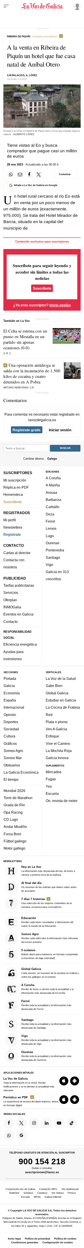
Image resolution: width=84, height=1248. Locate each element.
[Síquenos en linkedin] (46, 1123)
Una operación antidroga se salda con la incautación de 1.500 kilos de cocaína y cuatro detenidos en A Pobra (31, 373)
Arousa (51, 492)
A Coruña (53, 478)
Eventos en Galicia (18, 614)
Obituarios (12, 765)
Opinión (10, 715)
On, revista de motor (62, 801)
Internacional (14, 707)
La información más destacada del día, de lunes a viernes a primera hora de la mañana (48, 870)
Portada (10, 678)
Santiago (53, 557)
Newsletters (12, 527)
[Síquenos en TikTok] (71, 1123)
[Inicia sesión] (76, 6)
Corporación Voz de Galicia (20, 1189)
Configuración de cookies (57, 1242)
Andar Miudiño (15, 827)
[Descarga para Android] (74, 1080)
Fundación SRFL (48, 1189)
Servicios (10, 593)
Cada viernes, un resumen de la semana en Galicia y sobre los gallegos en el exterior (50, 972)
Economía (12, 693)
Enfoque (52, 736)
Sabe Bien (54, 686)
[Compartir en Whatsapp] (11, 174)
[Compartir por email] (20, 174)
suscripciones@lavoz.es (42, 1172)
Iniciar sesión (60, 430)
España (10, 700)
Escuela (52, 794)
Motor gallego (14, 848)
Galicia (9, 686)
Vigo (49, 565)
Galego (52, 458)
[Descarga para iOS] (63, 1080)
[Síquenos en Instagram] (34, 1123)
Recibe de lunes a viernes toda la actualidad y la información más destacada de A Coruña (47, 988)
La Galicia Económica (21, 772)
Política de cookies (65, 1238)
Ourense (52, 543)
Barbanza (53, 500)
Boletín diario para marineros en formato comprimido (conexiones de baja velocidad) (49, 954)
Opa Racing (13, 812)
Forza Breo (12, 834)
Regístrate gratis (27, 430)
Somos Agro (13, 751)
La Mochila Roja (59, 751)
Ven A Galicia (56, 729)
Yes (49, 786)
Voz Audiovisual (70, 1189)
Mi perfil (9, 520)
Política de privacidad (37, 1238)
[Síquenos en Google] (21, 1135)
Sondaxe (28, 1192)
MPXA (37, 1197)
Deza (50, 514)
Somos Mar (13, 758)
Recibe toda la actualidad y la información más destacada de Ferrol (46, 1004)
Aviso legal (14, 1238)
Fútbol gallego (15, 841)
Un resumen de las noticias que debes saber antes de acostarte (49, 886)
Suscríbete (42, 288)
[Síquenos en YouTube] (59, 1123)
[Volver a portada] (42, 6)
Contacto (10, 622)
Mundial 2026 (14, 791)
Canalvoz (42, 1192)
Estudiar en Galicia (61, 700)
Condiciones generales (24, 1242)
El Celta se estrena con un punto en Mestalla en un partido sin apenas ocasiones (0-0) (25, 339)
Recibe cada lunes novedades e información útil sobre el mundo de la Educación (47, 921)
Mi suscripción (14, 480)
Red (49, 715)
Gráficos (10, 743)
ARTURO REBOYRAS (15, 387)
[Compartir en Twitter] (39, 174)
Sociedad (11, 729)
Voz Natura (58, 1192)
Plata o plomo (57, 722)
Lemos (51, 529)
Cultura (9, 736)
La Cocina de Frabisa (63, 707)
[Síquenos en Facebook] (9, 1123)
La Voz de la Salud (61, 678)
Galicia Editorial (53, 1197)
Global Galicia (57, 693)
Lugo (50, 536)
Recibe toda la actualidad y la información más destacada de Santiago (46, 1023)
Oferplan (10, 600)
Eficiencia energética (20, 644)
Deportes (11, 722)
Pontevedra (55, 550)
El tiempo (11, 780)
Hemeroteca (13, 494)
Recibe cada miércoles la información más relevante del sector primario (49, 937)
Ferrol (50, 521)
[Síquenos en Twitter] (21, 1123)
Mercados (53, 772)
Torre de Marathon (18, 798)
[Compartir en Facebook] (29, 174)
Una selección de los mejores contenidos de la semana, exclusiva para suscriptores (46, 902)
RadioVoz (14, 1192)
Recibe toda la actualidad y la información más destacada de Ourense (46, 1056)
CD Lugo (11, 819)
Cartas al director (16, 553)
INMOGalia (12, 607)
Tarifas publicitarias (18, 585)
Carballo (52, 507)
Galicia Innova (57, 758)
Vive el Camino (58, 743)
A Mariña (53, 485)
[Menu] (6, 6)
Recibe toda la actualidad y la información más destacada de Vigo (46, 1039)
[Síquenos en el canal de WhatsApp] (9, 1135)
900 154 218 (42, 1161)
